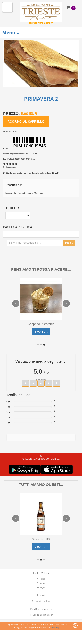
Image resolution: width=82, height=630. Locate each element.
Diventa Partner (42, 601)
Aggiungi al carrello (26, 121)
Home (42, 579)
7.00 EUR (41, 547)
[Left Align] (25, 383)
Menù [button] (8, 32)
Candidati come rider (43, 615)
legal (42, 587)
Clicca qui (56, 627)
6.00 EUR (41, 331)
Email (42, 583)
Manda (69, 242)
